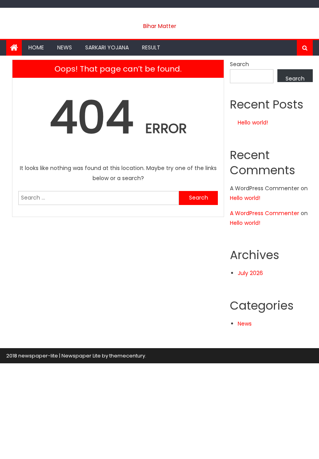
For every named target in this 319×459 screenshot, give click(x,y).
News (64, 47)
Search (239, 64)
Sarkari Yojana (107, 47)
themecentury (127, 355)
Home (36, 47)
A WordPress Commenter (264, 213)
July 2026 (250, 273)
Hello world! (253, 122)
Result (151, 47)
